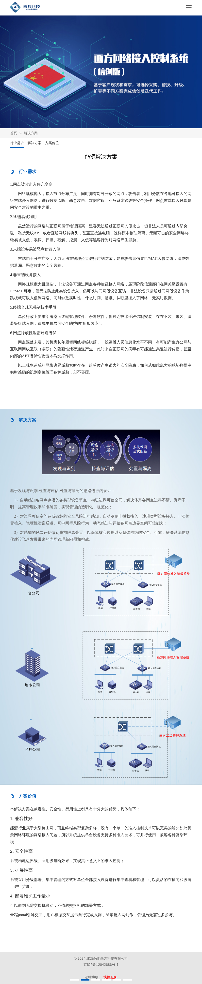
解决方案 (34, 143)
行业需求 (17, 143)
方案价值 (52, 143)
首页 (13, 133)
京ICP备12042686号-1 (101, 965)
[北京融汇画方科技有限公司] (25, 11)
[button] (74, 980)
